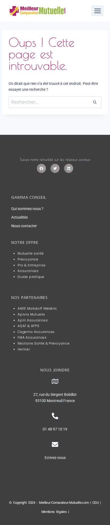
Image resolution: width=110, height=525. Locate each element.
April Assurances (33, 320)
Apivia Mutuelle (31, 314)
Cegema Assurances (36, 332)
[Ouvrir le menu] (97, 10)
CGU (95, 503)
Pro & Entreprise (31, 265)
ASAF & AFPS (28, 326)
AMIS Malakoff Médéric (37, 308)
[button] (41, 168)
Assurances (28, 271)
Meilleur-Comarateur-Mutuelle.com (64, 503)
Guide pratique (31, 276)
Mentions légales (54, 512)
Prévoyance (28, 259)
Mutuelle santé (31, 253)
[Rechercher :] (55, 102)
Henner (24, 349)
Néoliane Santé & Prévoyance (44, 343)
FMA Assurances (32, 337)
